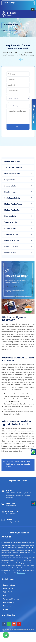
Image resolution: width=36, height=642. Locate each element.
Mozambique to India (12, 174)
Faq (4, 595)
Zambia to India (10, 186)
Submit (18, 127)
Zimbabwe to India (11, 234)
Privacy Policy (8, 602)
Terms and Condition (11, 599)
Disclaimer (7, 606)
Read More (21, 573)
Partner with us (9, 585)
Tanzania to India (10, 222)
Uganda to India (10, 228)
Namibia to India (10, 192)
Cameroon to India (11, 246)
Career (6, 609)
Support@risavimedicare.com (14, 291)
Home (4, 30)
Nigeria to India (10, 216)
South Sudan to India (12, 198)
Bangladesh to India (11, 240)
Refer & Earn (8, 589)
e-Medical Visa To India (13, 168)
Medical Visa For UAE (12, 210)
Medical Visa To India (12, 162)
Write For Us (7, 592)
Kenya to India (9, 180)
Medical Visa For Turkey (13, 204)
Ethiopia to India (10, 252)
